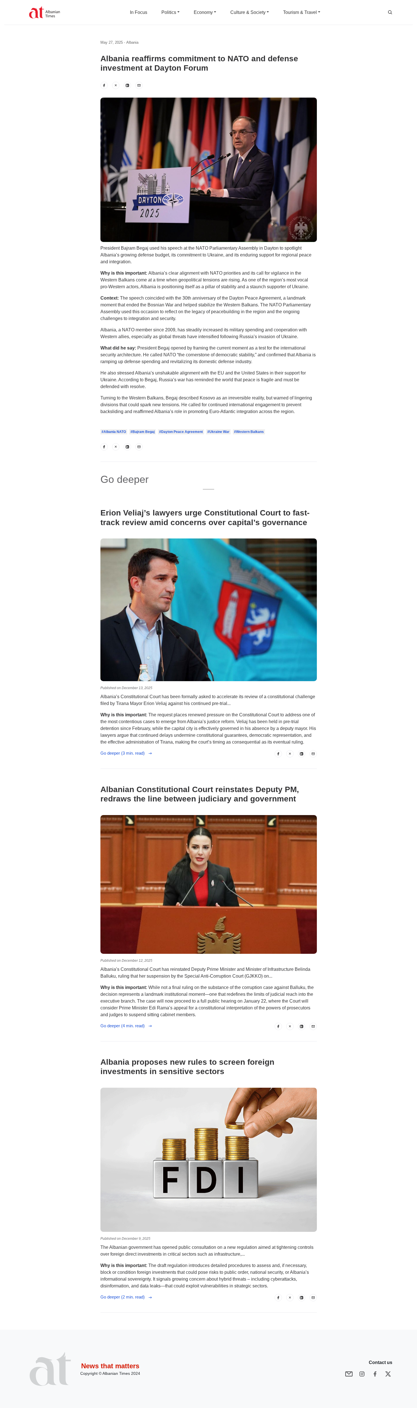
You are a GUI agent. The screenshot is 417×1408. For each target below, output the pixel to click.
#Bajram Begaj (142, 432)
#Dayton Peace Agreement (181, 432)
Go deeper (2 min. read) (124, 1297)
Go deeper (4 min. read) (124, 1025)
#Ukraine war (218, 432)
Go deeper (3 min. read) (124, 753)
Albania (132, 42)
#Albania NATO (114, 432)
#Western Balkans (249, 432)
